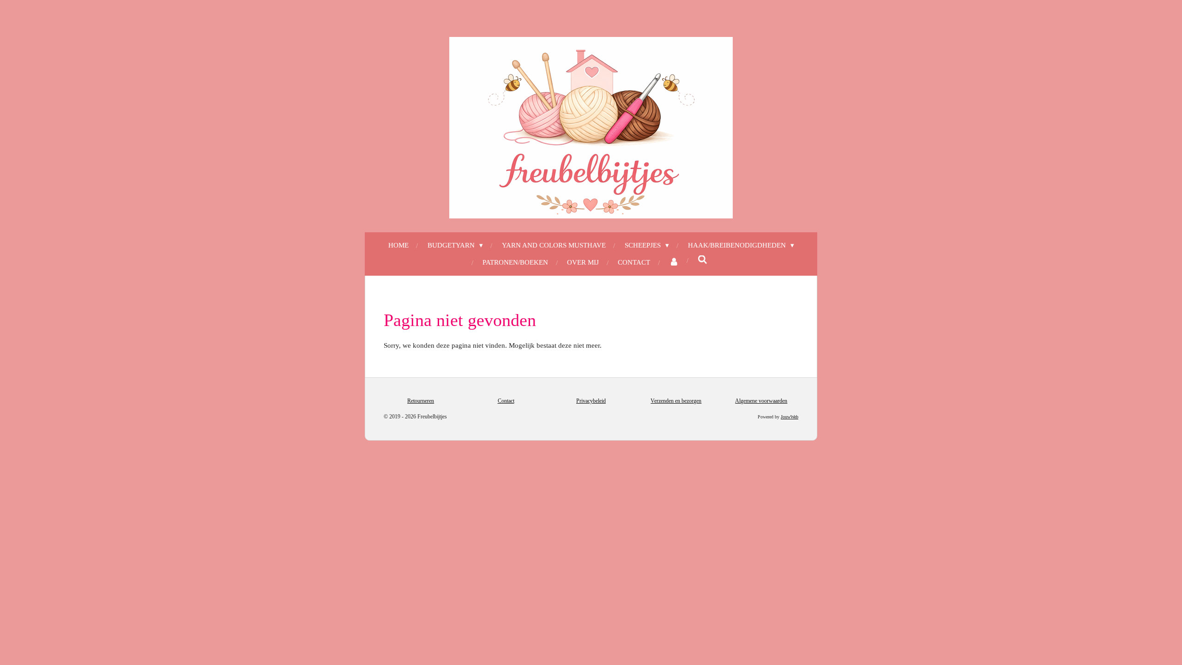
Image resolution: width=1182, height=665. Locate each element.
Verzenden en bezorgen (676, 401)
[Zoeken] (702, 260)
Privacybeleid (591, 401)
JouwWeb (789, 416)
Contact (506, 401)
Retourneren (420, 401)
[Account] (673, 262)
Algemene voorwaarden (761, 401)
